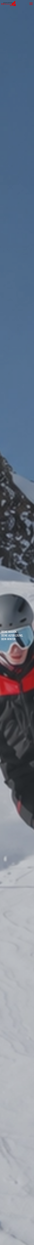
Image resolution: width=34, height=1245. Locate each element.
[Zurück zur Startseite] (8, 3)
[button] (31, 3)
